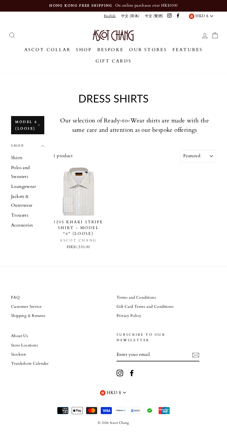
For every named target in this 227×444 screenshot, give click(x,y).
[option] (113, 6)
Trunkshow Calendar (29, 363)
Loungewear (23, 186)
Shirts (16, 158)
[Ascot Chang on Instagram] (120, 373)
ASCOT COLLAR (47, 50)
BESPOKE (110, 50)
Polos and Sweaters (20, 172)
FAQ (15, 297)
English (110, 16)
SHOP (84, 50)
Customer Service (26, 306)
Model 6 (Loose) (26, 125)
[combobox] (109, 16)
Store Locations (24, 345)
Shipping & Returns (28, 315)
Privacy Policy (129, 315)
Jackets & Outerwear (22, 200)
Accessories (22, 225)
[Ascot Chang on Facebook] (131, 373)
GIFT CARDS (113, 61)
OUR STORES (148, 50)
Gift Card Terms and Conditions (145, 306)
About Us (19, 335)
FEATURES (187, 50)
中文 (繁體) (154, 16)
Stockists (18, 354)
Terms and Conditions (136, 297)
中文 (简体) (130, 16)
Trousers (19, 215)
